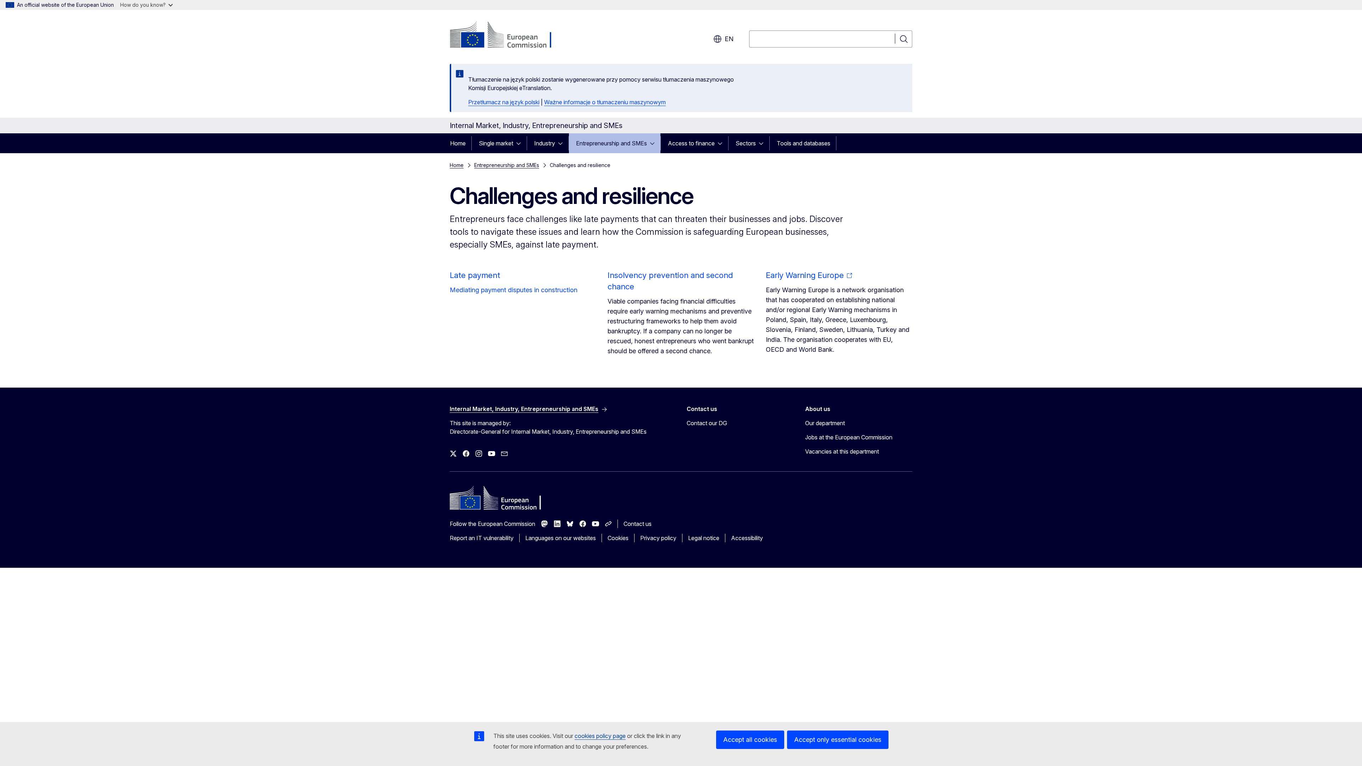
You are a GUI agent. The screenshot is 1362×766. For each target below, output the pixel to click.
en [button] (729, 39)
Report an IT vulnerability (482, 538)
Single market (496, 143)
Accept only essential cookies (837, 739)
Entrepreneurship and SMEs (611, 143)
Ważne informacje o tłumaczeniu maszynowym (605, 102)
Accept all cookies (750, 739)
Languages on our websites (560, 538)
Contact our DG (707, 423)
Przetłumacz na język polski (503, 102)
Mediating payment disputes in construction (513, 290)
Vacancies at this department (842, 451)
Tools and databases (803, 143)
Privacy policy (658, 538)
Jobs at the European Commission (848, 437)
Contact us (638, 523)
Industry (544, 143)
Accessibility (747, 538)
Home (458, 143)
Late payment (475, 275)
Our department (825, 423)
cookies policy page (600, 735)
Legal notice (703, 538)
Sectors (746, 143)
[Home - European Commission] (507, 35)
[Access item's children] (521, 143)
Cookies (618, 538)
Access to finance (691, 143)
